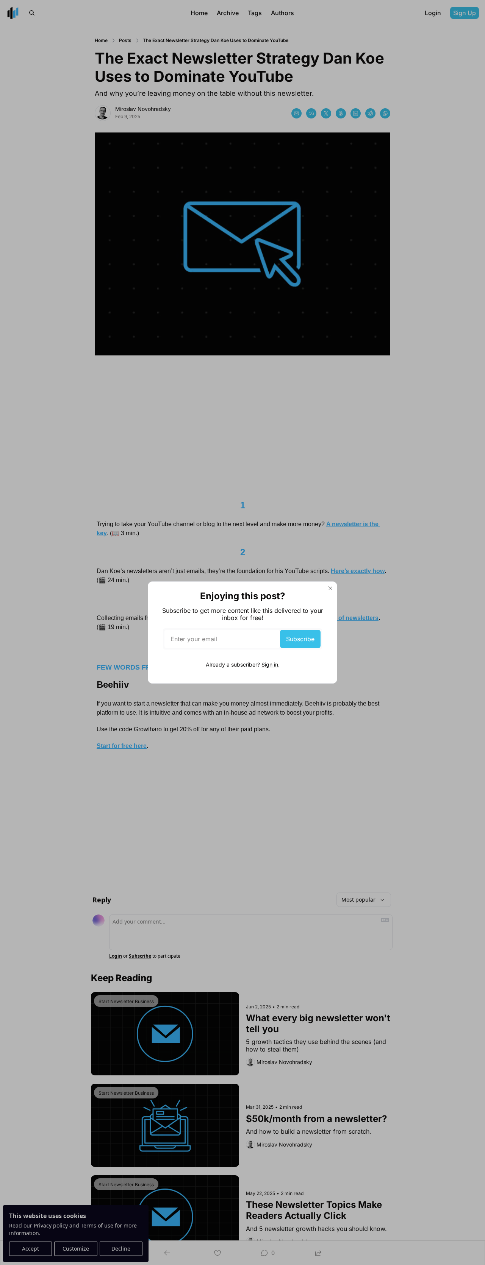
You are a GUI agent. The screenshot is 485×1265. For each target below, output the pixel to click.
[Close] (330, 588)
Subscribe (300, 639)
